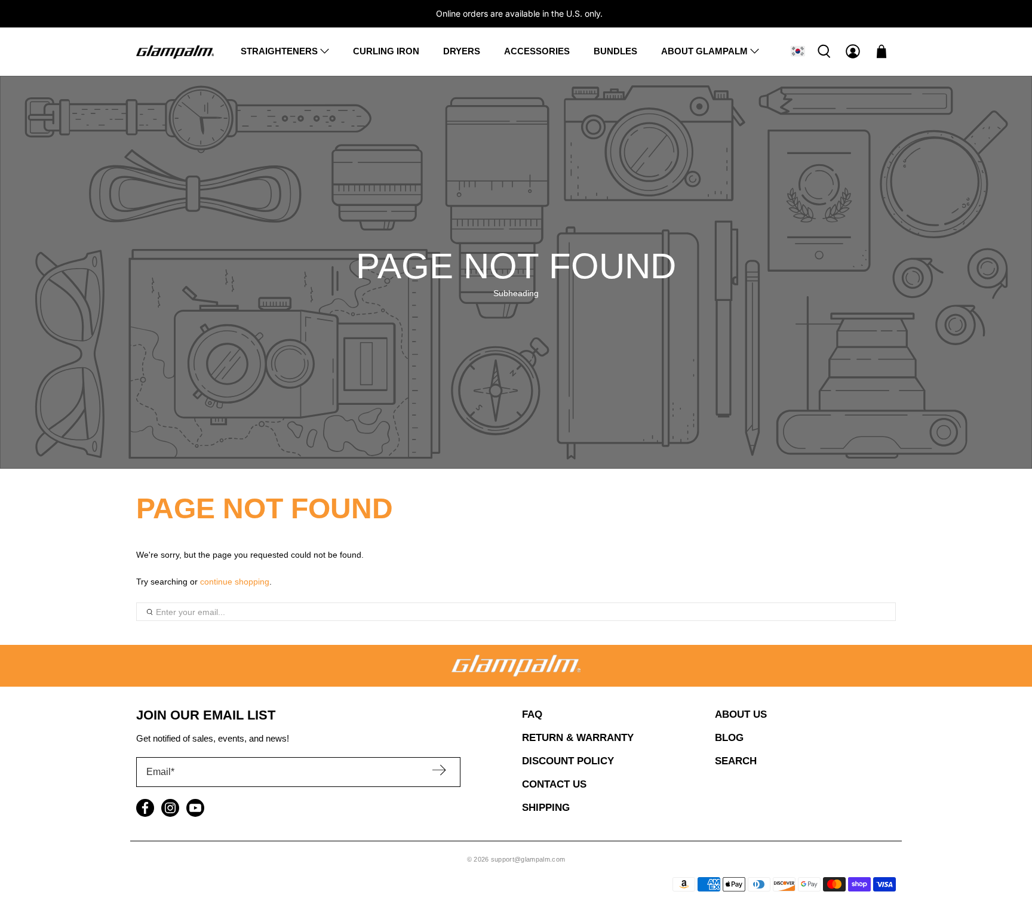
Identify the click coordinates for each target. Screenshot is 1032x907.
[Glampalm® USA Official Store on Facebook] (145, 808)
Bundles (615, 51)
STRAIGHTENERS (279, 51)
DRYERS (461, 51)
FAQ (532, 714)
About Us (741, 714)
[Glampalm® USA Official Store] (175, 51)
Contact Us (554, 784)
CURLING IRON (386, 51)
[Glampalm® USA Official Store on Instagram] (170, 808)
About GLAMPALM (704, 51)
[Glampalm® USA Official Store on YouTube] (195, 808)
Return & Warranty (578, 737)
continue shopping (234, 581)
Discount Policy (568, 761)
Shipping (546, 807)
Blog (729, 737)
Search (736, 761)
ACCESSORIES (537, 51)
